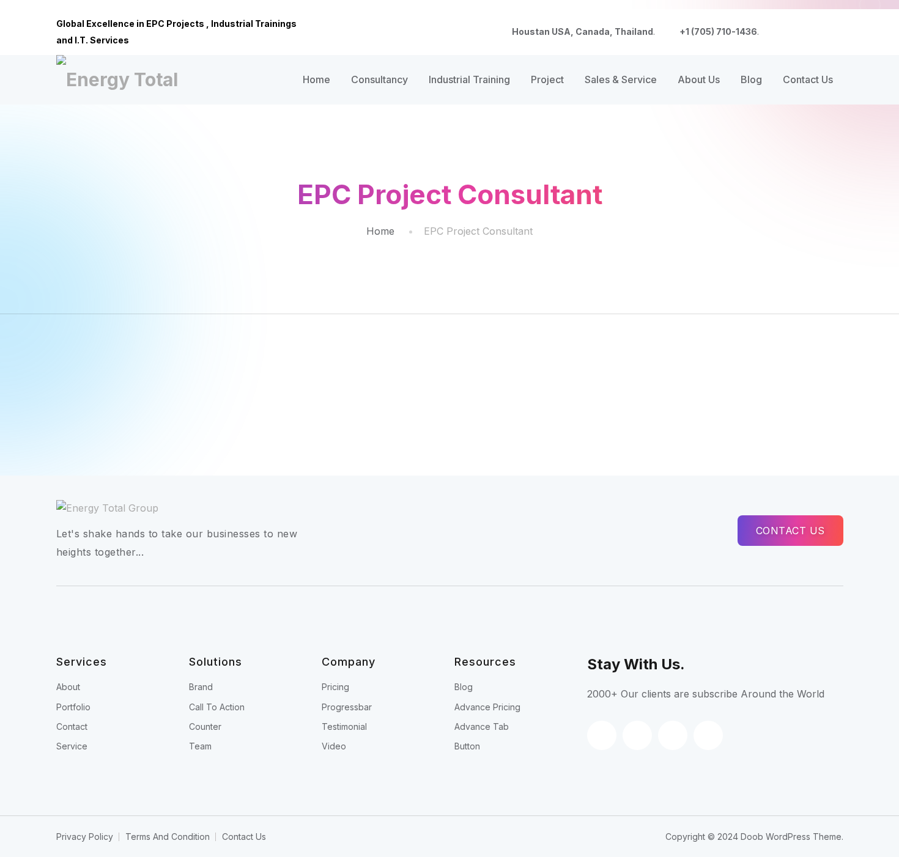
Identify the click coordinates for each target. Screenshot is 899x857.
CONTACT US (790, 530)
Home (316, 79)
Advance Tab (481, 726)
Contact (71, 726)
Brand (201, 687)
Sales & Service (621, 79)
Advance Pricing (487, 707)
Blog (751, 79)
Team (200, 746)
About (68, 687)
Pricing (335, 687)
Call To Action (217, 707)
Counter (205, 726)
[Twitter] (797, 32)
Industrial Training (469, 79)
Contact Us (808, 79)
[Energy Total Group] (122, 79)
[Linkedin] (817, 32)
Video (334, 746)
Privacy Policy (84, 836)
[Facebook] (778, 32)
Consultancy (379, 79)
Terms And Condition (167, 836)
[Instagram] (836, 32)
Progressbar (347, 707)
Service (71, 746)
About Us (699, 79)
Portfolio (73, 707)
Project (547, 79)
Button (467, 746)
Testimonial (344, 726)
